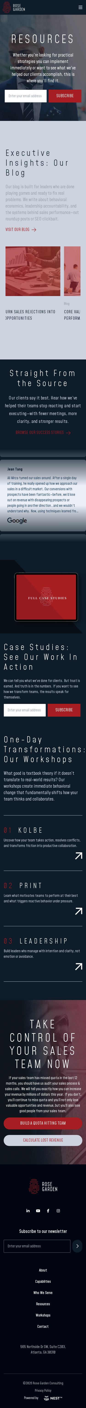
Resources (43, 1304)
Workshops (43, 1315)
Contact (43, 1326)
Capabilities (43, 1281)
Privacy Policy (43, 1390)
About (43, 1270)
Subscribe (65, 96)
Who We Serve (43, 1292)
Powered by (31, 1398)
